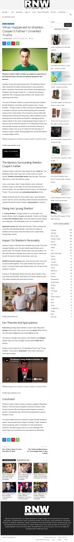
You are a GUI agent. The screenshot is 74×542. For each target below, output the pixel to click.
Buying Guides (55, 282)
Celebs (4, 12)
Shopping (62, 12)
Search (53, 22)
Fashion (53, 273)
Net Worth (53, 244)
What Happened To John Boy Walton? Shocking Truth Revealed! (8, 477)
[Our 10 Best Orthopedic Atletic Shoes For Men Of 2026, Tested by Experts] (61, 168)
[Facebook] (4, 43)
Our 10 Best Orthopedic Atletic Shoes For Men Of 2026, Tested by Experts (61, 179)
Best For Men (54, 236)
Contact (66, 539)
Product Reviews (55, 296)
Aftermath (11, 23)
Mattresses (54, 270)
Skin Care (53, 317)
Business (19, 12)
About (53, 539)
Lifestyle (53, 259)
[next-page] (47, 460)
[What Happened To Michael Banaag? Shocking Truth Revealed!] (25, 468)
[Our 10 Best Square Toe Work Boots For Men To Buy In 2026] (61, 95)
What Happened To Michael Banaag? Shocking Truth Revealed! (24, 477)
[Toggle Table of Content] (16, 155)
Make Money (54, 265)
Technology (54, 291)
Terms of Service (62, 537)
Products (53, 285)
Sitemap (59, 539)
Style (52, 302)
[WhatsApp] (17, 43)
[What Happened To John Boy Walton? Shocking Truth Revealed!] (9, 468)
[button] (70, 14)
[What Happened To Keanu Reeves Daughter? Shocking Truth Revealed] (25, 487)
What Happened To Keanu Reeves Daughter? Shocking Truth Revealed (24, 496)
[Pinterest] (13, 43)
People (53, 311)
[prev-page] (44, 460)
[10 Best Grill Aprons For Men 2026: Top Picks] (61, 39)
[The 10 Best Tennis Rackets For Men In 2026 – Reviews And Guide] (61, 76)
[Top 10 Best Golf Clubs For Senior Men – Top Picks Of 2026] (61, 58)
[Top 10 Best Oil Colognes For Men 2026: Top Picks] (61, 208)
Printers (53, 256)
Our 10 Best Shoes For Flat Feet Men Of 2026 (12, 450)
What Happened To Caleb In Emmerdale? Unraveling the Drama (40, 476)
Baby (52, 314)
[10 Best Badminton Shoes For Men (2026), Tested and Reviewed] (61, 190)
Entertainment (55, 279)
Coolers (53, 268)
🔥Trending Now (8, 17)
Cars (52, 250)
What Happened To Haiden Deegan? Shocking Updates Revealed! (40, 496)
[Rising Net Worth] (37, 5)
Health (27, 12)
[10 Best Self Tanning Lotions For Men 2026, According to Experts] (61, 113)
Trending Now (54, 308)
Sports (53, 12)
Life (12, 12)
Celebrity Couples (56, 239)
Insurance (53, 262)
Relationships (43, 12)
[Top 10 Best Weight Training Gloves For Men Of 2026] (61, 132)
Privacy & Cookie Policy (50, 537)
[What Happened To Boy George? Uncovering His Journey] (9, 487)
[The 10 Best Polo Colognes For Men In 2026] (61, 150)
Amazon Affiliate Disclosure (43, 539)
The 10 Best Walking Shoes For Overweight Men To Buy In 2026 (37, 451)
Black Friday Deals (56, 253)
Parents (53, 242)
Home (3, 22)
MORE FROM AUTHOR (23, 460)
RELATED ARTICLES (9, 460)
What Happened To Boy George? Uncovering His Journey (8, 496)
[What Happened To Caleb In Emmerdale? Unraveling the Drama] (41, 468)
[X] (9, 43)
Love (34, 12)
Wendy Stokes (8, 38)
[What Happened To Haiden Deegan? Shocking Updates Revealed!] (41, 487)
